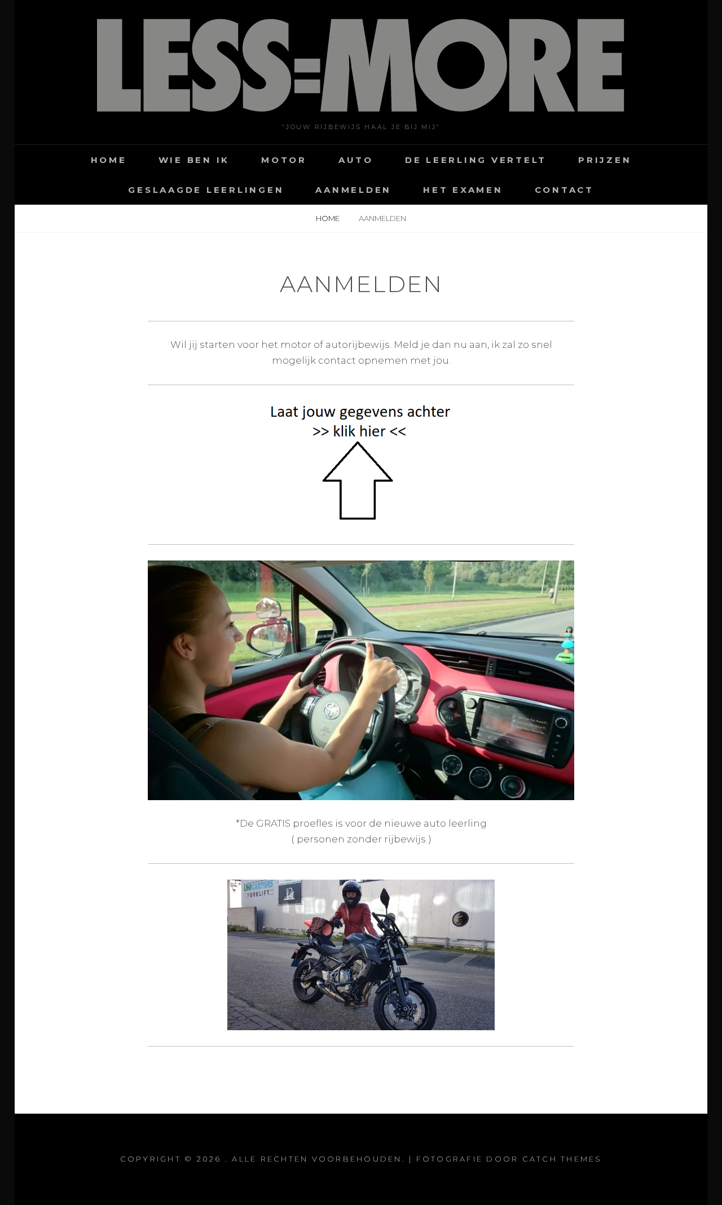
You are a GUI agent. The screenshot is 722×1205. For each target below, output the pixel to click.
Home (328, 218)
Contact (564, 189)
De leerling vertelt (476, 160)
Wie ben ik (194, 160)
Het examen (463, 189)
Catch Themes (562, 1158)
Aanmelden (353, 189)
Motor (284, 160)
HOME (109, 160)
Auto (355, 160)
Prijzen (604, 160)
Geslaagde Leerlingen (206, 189)
